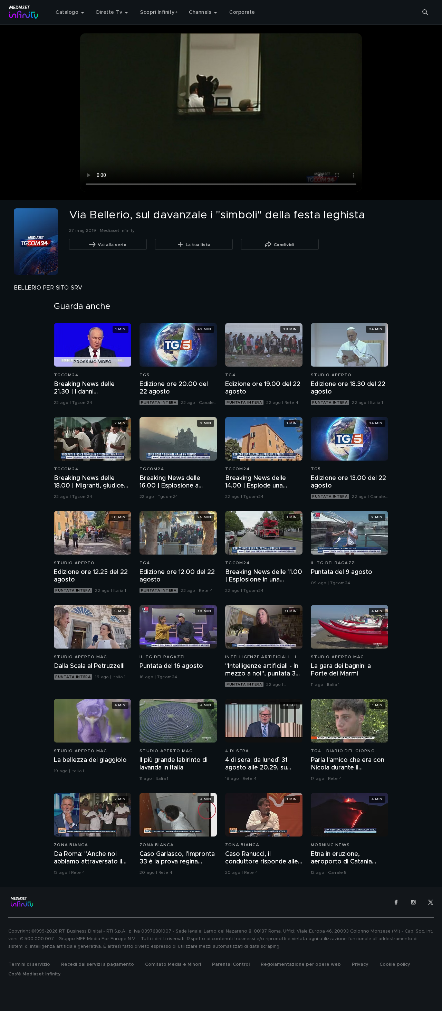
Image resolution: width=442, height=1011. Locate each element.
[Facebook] (396, 902)
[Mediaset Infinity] (23, 12)
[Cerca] (425, 12)
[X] (430, 902)
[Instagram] (413, 902)
